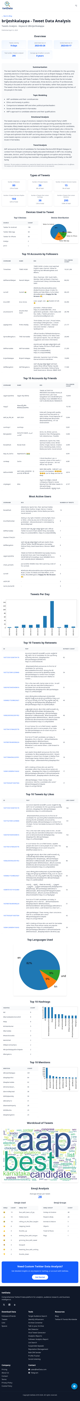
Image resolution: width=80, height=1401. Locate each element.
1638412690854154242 (11, 771)
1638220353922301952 (11, 715)
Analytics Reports (35, 1336)
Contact (5, 1376)
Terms (4, 1379)
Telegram (34, 1373)
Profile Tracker (34, 1356)
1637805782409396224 (11, 742)
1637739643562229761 (11, 757)
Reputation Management (38, 1349)
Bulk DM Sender (34, 1352)
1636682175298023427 (11, 700)
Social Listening (34, 1359)
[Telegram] (74, 1386)
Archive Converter (35, 1323)
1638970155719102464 (11, 890)
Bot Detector (33, 1329)
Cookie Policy (7, 1386)
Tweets (4, 1319)
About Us (5, 1373)
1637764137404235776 (11, 729)
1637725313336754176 (11, 657)
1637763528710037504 (11, 783)
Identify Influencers (36, 1319)
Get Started (40, 1277)
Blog (57, 1316)
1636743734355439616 (11, 687)
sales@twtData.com (38, 1369)
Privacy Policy (7, 1383)
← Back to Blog (7, 16)
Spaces (4, 1326)
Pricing (4, 1369)
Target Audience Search (37, 1316)
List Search (32, 1342)
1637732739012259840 (11, 672)
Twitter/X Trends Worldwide (66, 1319)
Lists (3, 1323)
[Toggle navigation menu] (76, 5)
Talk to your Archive (36, 1326)
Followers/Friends (9, 1316)
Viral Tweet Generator (37, 1332)
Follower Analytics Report (38, 1339)
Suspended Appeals (36, 1346)
